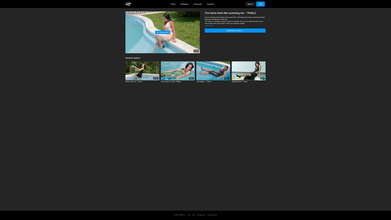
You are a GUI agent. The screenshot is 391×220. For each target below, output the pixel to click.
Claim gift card (212, 215)
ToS (188, 215)
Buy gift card (201, 215)
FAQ (193, 215)
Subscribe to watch (234, 31)
